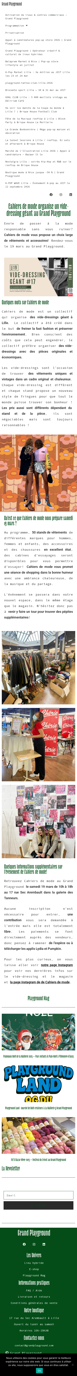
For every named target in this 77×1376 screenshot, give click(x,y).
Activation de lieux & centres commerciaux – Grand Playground (36, 17)
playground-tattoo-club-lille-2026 (29, 83)
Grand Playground (12, 4)
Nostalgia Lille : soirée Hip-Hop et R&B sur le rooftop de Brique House (38, 163)
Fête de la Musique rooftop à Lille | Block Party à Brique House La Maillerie (35, 120)
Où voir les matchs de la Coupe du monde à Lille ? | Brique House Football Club (34, 110)
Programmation (14, 25)
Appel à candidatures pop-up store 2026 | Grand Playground (38, 42)
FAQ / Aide (34, 1290)
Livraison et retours (34, 1296)
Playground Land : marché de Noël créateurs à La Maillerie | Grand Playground (38, 1108)
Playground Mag (34, 1275)
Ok (39, 1370)
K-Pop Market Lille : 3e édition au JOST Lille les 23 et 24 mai (37, 74)
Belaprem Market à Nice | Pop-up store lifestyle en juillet (31, 63)
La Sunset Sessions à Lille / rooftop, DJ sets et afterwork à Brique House (37, 142)
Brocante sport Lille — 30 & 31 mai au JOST (35, 90)
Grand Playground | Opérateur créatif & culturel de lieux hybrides (32, 52)
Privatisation (14, 32)
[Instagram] (60, 195)
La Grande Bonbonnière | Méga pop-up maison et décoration (37, 131)
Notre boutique (34, 1310)
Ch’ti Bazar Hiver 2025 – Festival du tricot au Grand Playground (38, 1159)
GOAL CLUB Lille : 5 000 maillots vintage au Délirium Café (36, 99)
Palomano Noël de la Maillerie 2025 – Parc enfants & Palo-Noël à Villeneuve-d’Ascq (38, 1056)
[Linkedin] (70, 195)
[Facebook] (51, 195)
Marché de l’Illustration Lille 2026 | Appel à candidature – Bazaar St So (37, 153)
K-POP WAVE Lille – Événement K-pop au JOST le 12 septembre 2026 (37, 185)
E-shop (34, 1269)
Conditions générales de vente (34, 1302)
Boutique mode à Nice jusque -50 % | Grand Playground (34, 174)
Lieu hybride (34, 1262)
